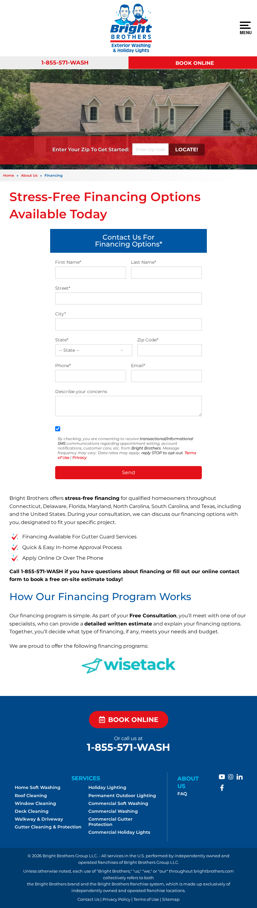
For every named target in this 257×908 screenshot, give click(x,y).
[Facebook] (222, 787)
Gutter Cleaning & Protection (48, 827)
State (61, 340)
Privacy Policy (116, 899)
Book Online (195, 63)
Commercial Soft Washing (118, 803)
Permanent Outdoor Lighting (122, 795)
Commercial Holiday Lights (119, 832)
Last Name (143, 262)
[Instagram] (230, 777)
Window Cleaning (35, 803)
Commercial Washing (113, 811)
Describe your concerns (81, 391)
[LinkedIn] (239, 777)
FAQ (182, 793)
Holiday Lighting (107, 787)
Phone (63, 365)
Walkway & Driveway (39, 819)
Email (138, 365)
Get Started (113, 150)
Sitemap (171, 899)
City (60, 314)
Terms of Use (146, 899)
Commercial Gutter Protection (110, 821)
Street (62, 288)
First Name (68, 262)
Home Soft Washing (37, 787)
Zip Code (147, 340)
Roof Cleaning (31, 795)
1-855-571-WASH (65, 62)
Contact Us (88, 899)
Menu (245, 32)
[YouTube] (222, 777)
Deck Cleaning (32, 811)
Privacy (79, 457)
